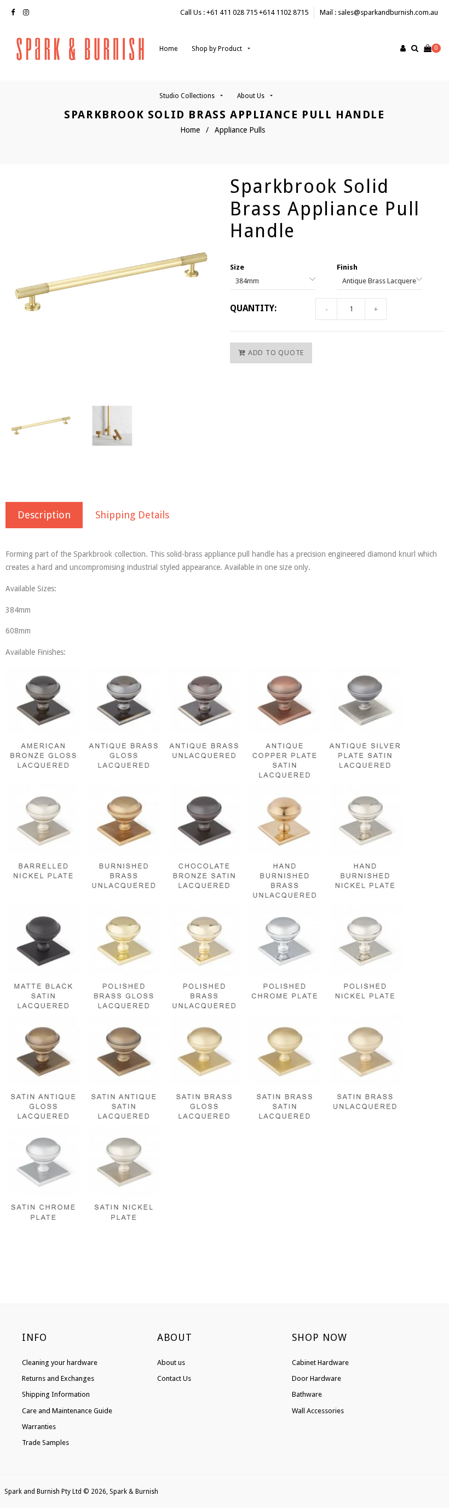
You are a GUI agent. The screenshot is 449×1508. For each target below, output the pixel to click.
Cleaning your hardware (59, 1362)
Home (168, 49)
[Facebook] (15, 13)
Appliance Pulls (240, 129)
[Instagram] (28, 13)
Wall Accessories (318, 1411)
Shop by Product (218, 49)
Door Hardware (316, 1378)
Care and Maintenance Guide (67, 1411)
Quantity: (253, 308)
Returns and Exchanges (58, 1378)
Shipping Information (56, 1394)
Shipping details (132, 515)
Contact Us (174, 1378)
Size (237, 267)
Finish (347, 267)
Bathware (307, 1394)
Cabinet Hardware (320, 1362)
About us (171, 1362)
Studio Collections (187, 96)
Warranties (39, 1427)
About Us (251, 96)
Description (44, 515)
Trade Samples (45, 1442)
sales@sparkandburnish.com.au (388, 12)
